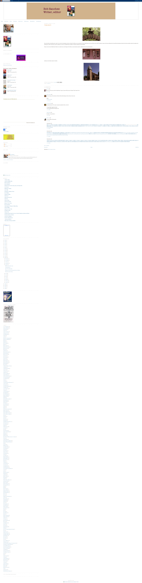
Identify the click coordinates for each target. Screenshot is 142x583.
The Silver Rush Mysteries (9, 217)
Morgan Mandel (5, 489)
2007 (5, 285)
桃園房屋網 (107, 132)
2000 (5, 288)
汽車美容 (62, 125)
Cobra (4, 379)
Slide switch (131, 132)
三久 (99, 124)
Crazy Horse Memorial (6, 386)
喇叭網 (130, 133)
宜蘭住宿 (90, 133)
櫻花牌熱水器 (96, 132)
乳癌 (90, 124)
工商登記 (123, 125)
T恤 (94, 141)
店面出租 (100, 141)
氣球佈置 (49, 125)
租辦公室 (120, 124)
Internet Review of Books (7, 440)
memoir (4, 478)
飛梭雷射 (128, 141)
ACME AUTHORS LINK (8, 181)
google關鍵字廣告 (112, 125)
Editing (4, 407)
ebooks (4, 406)
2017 (5, 246)
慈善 (95, 141)
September (7, 263)
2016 (5, 247)
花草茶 (118, 141)
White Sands (5, 560)
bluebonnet (5, 350)
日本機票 (92, 140)
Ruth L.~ (48, 117)
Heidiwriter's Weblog (8, 188)
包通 (114, 132)
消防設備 (125, 140)
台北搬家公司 (52, 124)
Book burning (5, 353)
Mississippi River (6, 484)
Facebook (4, 416)
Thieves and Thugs (6, 548)
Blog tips (4, 349)
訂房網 (53, 132)
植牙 (56, 141)
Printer (4, 514)
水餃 (67, 125)
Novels (4, 502)
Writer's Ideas (5, 564)
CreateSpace (5, 387)
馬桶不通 (116, 132)
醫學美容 (56, 125)
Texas (4, 539)
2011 (5, 254)
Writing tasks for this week (9, 265)
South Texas (5, 531)
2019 (5, 243)
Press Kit (4, 511)
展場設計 (119, 140)
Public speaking (5, 516)
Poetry (11, 21)
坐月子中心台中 (79, 132)
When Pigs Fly (32, 21)
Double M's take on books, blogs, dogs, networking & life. (13, 185)
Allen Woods (5, 329)
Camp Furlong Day (6, 368)
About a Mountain (6, 327)
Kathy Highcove (5, 458)
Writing (4, 565)
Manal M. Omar (5, 472)
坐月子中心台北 (84, 132)
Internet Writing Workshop (7, 441)
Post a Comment (46, 145)
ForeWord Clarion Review (7, 421)
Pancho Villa (5, 506)
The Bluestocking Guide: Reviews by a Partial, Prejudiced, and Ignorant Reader (17, 213)
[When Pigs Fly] (5, 71)
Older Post (137, 147)
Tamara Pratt (7, 211)
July (6, 273)
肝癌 (120, 141)
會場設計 (110, 140)
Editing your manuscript (7, 408)
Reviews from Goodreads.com (30, 122)
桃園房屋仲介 (78, 124)
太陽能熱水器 (108, 124)
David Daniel (5, 392)
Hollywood (5, 435)
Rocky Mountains (6, 520)
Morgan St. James (6, 491)
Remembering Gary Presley (11, 90)
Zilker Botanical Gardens (7, 570)
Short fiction (6, 21)
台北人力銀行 (90, 132)
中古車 (72, 132)
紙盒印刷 (77, 141)
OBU (106, 125)
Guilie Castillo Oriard (6, 431)
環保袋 (111, 124)
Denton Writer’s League (6, 398)
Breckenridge (5, 363)
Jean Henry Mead (6, 446)
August (6, 264)
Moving (4, 495)
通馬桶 (110, 132)
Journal (4, 454)
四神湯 (48, 132)
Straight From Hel (49, 99)
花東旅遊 (55, 132)
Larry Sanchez (5, 463)
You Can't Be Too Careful (11, 80)
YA (3, 568)
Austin (4, 336)
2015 (5, 248)
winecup (4, 562)
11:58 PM (48, 128)
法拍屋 (65, 125)
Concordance (5, 384)
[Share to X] (59, 82)
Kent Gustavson (5, 459)
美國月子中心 (101, 125)
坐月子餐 (93, 125)
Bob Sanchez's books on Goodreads (10, 68)
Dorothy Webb (5, 401)
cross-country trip (6, 388)
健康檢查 (122, 141)
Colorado (4, 381)
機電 (130, 140)
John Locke (5, 451)
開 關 (54, 133)
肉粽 (49, 127)
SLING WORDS (7, 207)
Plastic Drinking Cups (108, 141)
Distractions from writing (9, 271)
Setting (4, 527)
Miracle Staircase (6, 483)
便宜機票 (80, 141)
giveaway (4, 427)
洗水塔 (53, 140)
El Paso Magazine (6, 411)
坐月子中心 (90, 125)
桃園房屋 (103, 132)
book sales (5, 355)
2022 (5, 240)
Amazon (4, 330)
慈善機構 (117, 124)
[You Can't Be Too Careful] (5, 82)
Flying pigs (5, 420)
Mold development (52, 134)
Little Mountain (38, 21)
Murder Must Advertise (8, 197)
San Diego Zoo (5, 522)
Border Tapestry (5, 360)
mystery (4, 497)
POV (4, 510)
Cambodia (4, 367)
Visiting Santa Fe (47, 25)
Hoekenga (4, 434)
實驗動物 (80, 125)
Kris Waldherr (7, 192)
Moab (4, 486)
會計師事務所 (118, 125)
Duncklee (4, 402)
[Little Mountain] (5, 87)
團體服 (104, 125)
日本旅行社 (86, 140)
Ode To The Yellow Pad (8, 268)
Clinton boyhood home (6, 376)
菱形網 (57, 133)
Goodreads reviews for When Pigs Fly (10, 99)
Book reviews (20, 21)
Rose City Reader (7, 204)
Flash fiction (5, 419)
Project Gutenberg (6, 515)
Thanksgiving (5, 541)
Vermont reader (5, 555)
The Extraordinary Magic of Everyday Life (9, 543)
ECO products (97, 133)
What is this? (6, 235)
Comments (6, 146)
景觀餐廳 (50, 141)
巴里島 (66, 132)
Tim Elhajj (5, 549)
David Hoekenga (5, 393)
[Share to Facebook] (60, 82)
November (7, 260)
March (6, 279)
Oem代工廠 (93, 133)
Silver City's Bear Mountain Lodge (8, 529)
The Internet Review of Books (9, 214)
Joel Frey (4, 449)
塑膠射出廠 (133, 133)
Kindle (4, 460)
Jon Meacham (5, 453)
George (4, 425)
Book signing (5, 357)
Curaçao (4, 390)
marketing (4, 474)
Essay (4, 415)
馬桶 (61, 140)
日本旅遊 (89, 140)
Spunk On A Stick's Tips (8, 208)
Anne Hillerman (5, 334)
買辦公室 (123, 124)
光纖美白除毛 (69, 141)
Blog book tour (5, 348)
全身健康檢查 (93, 124)
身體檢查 (125, 141)
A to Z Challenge (6, 326)
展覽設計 (116, 140)
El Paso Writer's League (6, 412)
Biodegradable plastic (103, 133)
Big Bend (4, 341)
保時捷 (133, 125)
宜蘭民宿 (113, 141)
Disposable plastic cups (71, 133)
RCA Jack (51, 133)
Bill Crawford (5, 343)
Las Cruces (5, 464)
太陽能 (101, 124)
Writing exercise (5, 567)
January (6, 282)
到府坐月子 (84, 125)
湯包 (70, 124)
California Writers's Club (7, 365)
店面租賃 (97, 141)
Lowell (4, 469)
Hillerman (4, 433)
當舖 (91, 141)
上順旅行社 (67, 140)
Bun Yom (4, 364)
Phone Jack (134, 132)
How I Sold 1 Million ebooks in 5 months (9, 436)
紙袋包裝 (86, 141)
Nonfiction (5, 501)
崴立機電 (133, 140)
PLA (107, 133)
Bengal (4, 340)
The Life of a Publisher (8, 216)
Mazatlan (4, 477)
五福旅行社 (71, 140)
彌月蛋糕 (126, 125)
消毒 (55, 140)
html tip (4, 438)
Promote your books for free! (7, 65)
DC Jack (124, 132)
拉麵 (92, 141)
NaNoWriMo (5, 500)
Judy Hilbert (5, 455)
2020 (5, 241)
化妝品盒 (68, 124)
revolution (5, 519)
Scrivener (4, 525)
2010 (5, 256)
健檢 (54, 125)
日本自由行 (96, 140)
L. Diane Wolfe (49, 103)
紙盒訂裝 (113, 140)
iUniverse (4, 444)
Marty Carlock (5, 476)
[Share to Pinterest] (61, 82)
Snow (4, 530)
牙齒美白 (136, 140)
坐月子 (87, 125)
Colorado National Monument (7, 382)
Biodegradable (123, 133)
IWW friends (5, 445)
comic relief (5, 383)
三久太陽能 (104, 124)
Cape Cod (4, 369)
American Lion (5, 333)
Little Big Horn (5, 465)
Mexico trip (5, 482)
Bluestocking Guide (6, 352)
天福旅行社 (82, 140)
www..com (6, 225)
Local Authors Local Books (7, 468)
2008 (5, 283)
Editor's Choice (5, 410)
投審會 (108, 125)
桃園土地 (58, 132)
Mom (4, 487)
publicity (4, 517)
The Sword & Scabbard (6, 546)
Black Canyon (5, 345)
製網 (55, 133)
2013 (5, 251)
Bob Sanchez (5, 128)
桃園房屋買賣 (74, 124)
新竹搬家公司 (56, 124)
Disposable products (85, 133)
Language (4, 462)
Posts (5, 144)
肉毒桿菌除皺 (74, 141)
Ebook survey (5, 405)
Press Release (5, 512)
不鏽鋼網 (60, 133)
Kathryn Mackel (5, 457)
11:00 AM (48, 100)
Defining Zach (5, 396)
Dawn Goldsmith (7, 184)
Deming (4, 397)
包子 (47, 127)
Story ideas (5, 538)
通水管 (121, 132)
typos (4, 553)
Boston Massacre (5, 362)
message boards (5, 481)
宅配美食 (51, 127)
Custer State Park (5, 391)
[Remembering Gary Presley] (5, 92)
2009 (5, 257)
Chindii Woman (5, 374)
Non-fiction (15, 21)
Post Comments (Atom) (51, 149)
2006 (5, 286)
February (6, 280)
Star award (4, 536)
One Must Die (5, 505)
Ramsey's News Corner (8, 203)
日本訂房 (99, 140)
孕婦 (95, 125)
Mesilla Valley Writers (6, 479)
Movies (4, 493)
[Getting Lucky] (5, 76)
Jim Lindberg (5, 448)
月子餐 (98, 125)
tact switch (127, 132)
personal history (5, 507)
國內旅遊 (83, 141)
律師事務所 (110, 133)
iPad (4, 443)
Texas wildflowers (6, 540)
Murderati (6, 198)
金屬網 (63, 133)
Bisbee (4, 344)
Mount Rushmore (6, 492)
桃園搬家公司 (61, 124)
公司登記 (130, 125)
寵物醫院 (114, 133)
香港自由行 (65, 124)
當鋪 (89, 141)
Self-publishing (5, 526)
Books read (5, 359)
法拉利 (135, 125)
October (6, 261)
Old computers (5, 503)
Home (2, 21)
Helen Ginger (49, 94)
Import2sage (48, 112)
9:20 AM (48, 115)
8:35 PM (48, 91)
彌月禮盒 (104, 140)
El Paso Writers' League (6, 414)
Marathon (4, 473)
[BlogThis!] (58, 82)
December (7, 258)
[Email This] (57, 82)
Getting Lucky (26, 21)
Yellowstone (5, 569)
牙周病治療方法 (59, 141)
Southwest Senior (6, 532)
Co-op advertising (6, 377)
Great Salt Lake (5, 430)
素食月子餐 (100, 132)
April (6, 277)
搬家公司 (48, 124)
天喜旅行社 (78, 140)
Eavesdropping (5, 403)
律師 (112, 133)
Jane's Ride (6, 189)
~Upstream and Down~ (8, 219)
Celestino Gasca (5, 370)
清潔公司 (69, 125)
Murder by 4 (6, 195)
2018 (5, 244)
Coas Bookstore (5, 378)
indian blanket (5, 439)
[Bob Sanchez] (4, 130)
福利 (137, 125)
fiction (4, 417)
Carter (48, 88)
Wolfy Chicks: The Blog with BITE (10, 220)
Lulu (4, 471)
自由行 (97, 124)
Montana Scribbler (7, 194)
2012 (5, 253)
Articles (4, 335)
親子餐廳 (53, 141)
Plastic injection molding (64, 134)
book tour (4, 358)
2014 (5, 250)
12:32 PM (48, 109)
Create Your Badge (5, 131)
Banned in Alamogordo (6, 338)
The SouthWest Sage (6, 545)
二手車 (52, 125)
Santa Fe (48, 83)
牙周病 (66, 141)
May (6, 276)
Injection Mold (58, 134)
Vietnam (4, 557)
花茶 (116, 141)
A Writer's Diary (7, 179)
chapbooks (5, 372)
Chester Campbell (6, 373)
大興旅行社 (74, 140)
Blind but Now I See (6, 346)
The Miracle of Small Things (7, 544)
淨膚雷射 (59, 125)
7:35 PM (48, 120)
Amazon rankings (6, 331)
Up (3, 554)
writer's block (5, 563)
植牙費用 (63, 141)
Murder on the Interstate (7, 496)
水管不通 (50, 140)
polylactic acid (118, 133)
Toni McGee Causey (6, 552)
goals (4, 429)
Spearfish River (5, 535)
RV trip (4, 521)
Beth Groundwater (7, 182)
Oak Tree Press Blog (8, 201)
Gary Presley (7, 187)
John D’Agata (5, 450)
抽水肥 (112, 132)
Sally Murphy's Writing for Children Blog (11, 206)
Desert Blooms (5, 400)
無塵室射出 (66, 133)
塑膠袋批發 (73, 125)
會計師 (121, 125)
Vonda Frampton (5, 558)
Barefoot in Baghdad (6, 339)
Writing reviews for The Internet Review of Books (12, 270)
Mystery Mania (7, 200)
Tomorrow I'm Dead (6, 550)
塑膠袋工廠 (77, 125)
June (6, 274)
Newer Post (46, 147)
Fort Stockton (5, 422)
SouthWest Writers (6, 534)
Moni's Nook (5, 488)
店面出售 (103, 141)
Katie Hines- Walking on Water (9, 191)
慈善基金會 (114, 124)
